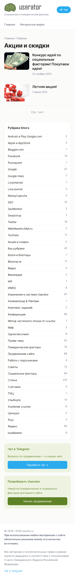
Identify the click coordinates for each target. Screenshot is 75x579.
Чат (65, 9)
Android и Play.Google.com (25, 136)
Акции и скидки (18, 242)
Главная (9, 24)
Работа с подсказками (23, 360)
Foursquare (15, 162)
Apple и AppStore (19, 143)
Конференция (17, 314)
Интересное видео (32, 24)
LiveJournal (15, 189)
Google (12, 169)
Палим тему (16, 340)
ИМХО (12, 288)
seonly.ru (28, 530)
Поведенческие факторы (24, 347)
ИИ (10, 281)
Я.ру (11, 419)
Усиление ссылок (19, 406)
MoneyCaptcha (17, 195)
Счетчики (14, 386)
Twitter (12, 222)
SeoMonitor (15, 208)
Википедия (15, 274)
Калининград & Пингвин (23, 301)
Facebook (14, 156)
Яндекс (13, 426)
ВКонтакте (14, 261)
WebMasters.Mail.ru (20, 228)
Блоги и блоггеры (19, 255)
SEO (10, 202)
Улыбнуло (14, 400)
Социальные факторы (22, 373)
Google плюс (16, 176)
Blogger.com (16, 149)
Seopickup (14, 215)
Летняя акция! (44, 87)
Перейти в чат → (37, 465)
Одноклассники (18, 334)
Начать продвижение (37, 501)
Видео (12, 268)
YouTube (13, 235)
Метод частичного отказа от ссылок (31, 321)
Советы (13, 367)
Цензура (13, 413)
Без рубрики (16, 248)
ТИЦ (11, 393)
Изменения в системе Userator (28, 294)
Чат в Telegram (13, 570)
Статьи (12, 380)
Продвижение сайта (21, 353)
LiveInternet (15, 182)
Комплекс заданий (20, 307)
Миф (11, 327)
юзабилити (15, 432)
